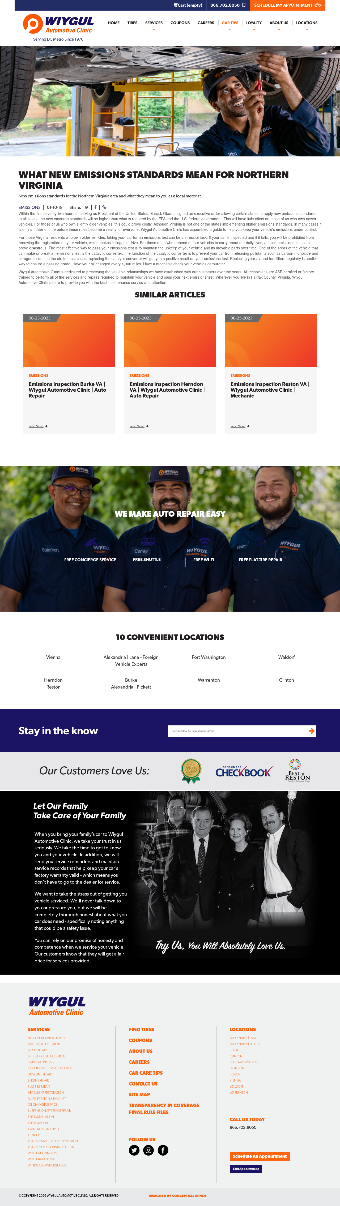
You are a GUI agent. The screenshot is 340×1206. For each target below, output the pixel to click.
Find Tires (141, 1029)
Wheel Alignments (42, 1153)
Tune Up (34, 1135)
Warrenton (239, 1093)
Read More (36, 426)
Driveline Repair (40, 1074)
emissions (30, 207)
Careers (206, 22)
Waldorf (237, 1086)
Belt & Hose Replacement (47, 1056)
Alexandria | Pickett (245, 1044)
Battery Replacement (44, 1044)
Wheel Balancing (42, 1159)
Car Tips (230, 22)
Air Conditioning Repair (46, 1038)
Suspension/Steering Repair (49, 1111)
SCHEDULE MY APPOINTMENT (283, 5)
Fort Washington (244, 1062)
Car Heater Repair (41, 1062)
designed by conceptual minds (177, 1196)
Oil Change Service (42, 1104)
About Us (279, 22)
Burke (234, 1050)
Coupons (180, 22)
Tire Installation (41, 1117)
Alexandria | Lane (243, 1038)
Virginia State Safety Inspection (53, 1141)
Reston (235, 1074)
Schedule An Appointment (260, 1156)
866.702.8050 (225, 5)
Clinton (236, 1056)
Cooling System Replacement (51, 1068)
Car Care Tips (146, 1073)
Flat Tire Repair (39, 1086)
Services (154, 22)
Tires (132, 22)
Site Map (139, 1094)
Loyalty (254, 22)
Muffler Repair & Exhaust (47, 1099)
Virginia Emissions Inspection (51, 1147)
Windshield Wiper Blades (47, 1165)
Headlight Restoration (46, 1093)
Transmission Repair (43, 1129)
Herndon (237, 1068)
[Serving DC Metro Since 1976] (58, 21)
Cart (190, 5)
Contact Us (143, 1084)
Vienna (235, 1080)
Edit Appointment (246, 1169)
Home (114, 22)
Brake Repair (37, 1050)
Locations (306, 22)
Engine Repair (38, 1080)
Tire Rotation (38, 1123)
